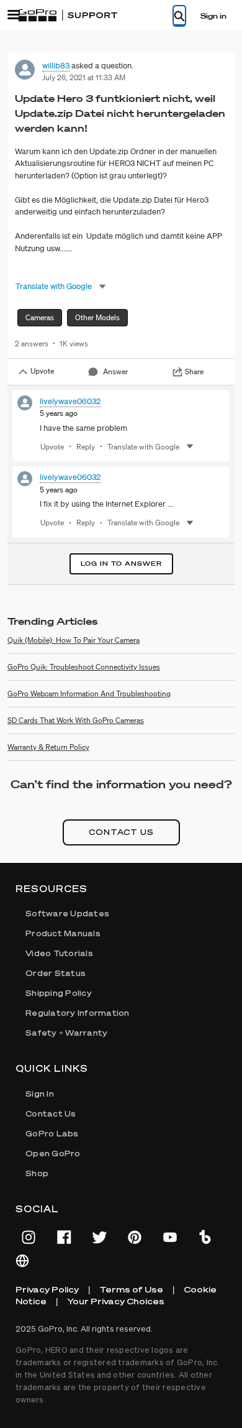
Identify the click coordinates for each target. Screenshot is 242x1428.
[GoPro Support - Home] (67, 15)
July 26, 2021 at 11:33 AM (83, 77)
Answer (115, 371)
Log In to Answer (121, 563)
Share (194, 371)
